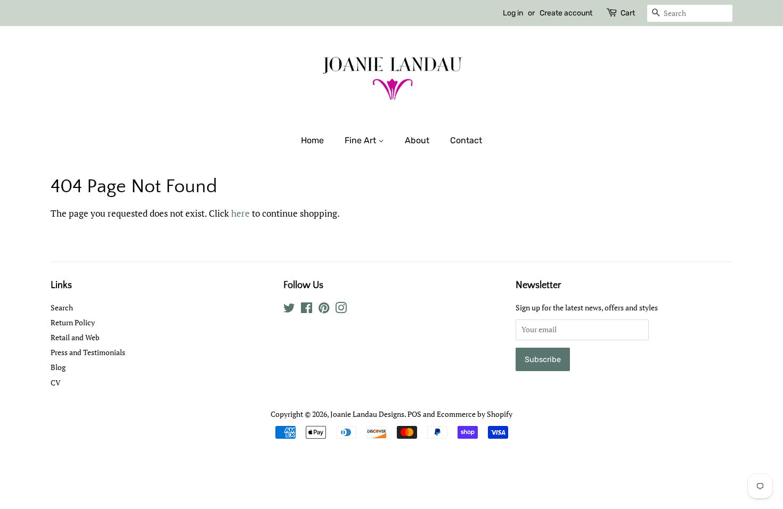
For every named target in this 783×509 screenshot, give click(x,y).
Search (62, 307)
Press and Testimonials (88, 352)
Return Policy (73, 322)
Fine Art (361, 140)
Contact (466, 140)
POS (414, 414)
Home (312, 140)
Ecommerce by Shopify (474, 414)
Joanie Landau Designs (367, 414)
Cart (628, 13)
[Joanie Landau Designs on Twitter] (289, 310)
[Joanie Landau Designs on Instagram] (341, 310)
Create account (566, 13)
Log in (513, 13)
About (417, 140)
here (240, 213)
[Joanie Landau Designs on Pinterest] (324, 310)
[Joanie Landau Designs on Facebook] (306, 310)
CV (56, 382)
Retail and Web (75, 337)
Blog (58, 367)
